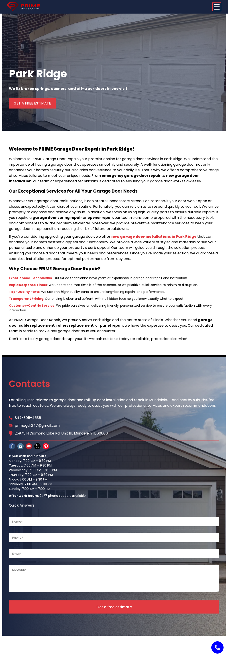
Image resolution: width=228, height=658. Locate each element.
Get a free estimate (114, 607)
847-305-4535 (28, 417)
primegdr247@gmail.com (37, 425)
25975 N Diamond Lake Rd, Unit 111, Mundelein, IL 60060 (61, 433)
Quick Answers (22, 505)
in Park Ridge (153, 236)
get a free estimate (32, 103)
